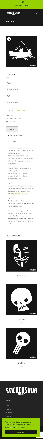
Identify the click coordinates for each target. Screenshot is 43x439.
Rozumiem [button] (20, 432)
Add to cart (21, 110)
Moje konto (18, 6)
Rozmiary (9, 413)
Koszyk (26, 6)
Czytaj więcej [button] (20, 427)
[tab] (12, 129)
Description (12, 129)
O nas (8, 405)
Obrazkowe (17, 118)
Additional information (15, 135)
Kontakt (8, 416)
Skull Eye (21, 363)
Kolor (9, 83)
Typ (8, 96)
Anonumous (21, 276)
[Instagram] (23, 2)
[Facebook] (20, 2)
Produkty (8, 409)
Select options (21, 256)
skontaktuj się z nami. (21, 194)
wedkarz (12, 122)
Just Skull (22, 319)
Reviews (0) (12, 141)
